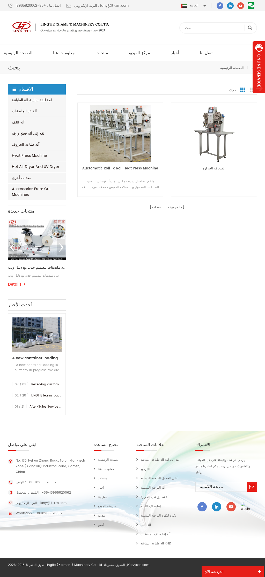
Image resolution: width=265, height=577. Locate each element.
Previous (12, 247)
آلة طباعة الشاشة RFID (156, 543)
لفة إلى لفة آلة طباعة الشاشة (160, 459)
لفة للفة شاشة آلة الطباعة (32, 100)
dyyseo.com (139, 565)
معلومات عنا (64, 53)
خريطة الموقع (107, 506)
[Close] (259, 96)
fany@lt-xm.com (53, 503)
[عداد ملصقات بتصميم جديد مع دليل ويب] (37, 240)
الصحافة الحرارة (214, 168)
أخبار (175, 53)
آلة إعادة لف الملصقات (155, 534)
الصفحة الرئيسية (18, 53)
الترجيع (145, 469)
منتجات (101, 53)
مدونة (101, 515)
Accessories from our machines (31, 192)
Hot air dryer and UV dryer (35, 167)
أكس (101, 525)
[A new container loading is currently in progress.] (37, 334)
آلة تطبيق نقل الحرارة (155, 497)
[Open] (259, 67)
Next (61, 247)
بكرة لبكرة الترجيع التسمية (158, 515)
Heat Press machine (29, 156)
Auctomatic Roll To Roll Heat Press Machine (120, 168)
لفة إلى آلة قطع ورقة (28, 133)
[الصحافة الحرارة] (214, 133)
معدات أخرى (21, 178)
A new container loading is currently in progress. (37, 358)
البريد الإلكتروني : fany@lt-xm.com (101, 6)
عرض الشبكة (243, 90)
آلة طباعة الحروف (25, 144)
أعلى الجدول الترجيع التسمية (159, 478)
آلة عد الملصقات (24, 111)
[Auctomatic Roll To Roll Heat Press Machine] (120, 133)
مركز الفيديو (139, 53)
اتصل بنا (207, 53)
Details (14, 284)
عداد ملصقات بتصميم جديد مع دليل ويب (37, 267)
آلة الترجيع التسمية (153, 487)
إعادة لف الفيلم (151, 506)
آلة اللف (18, 122)
